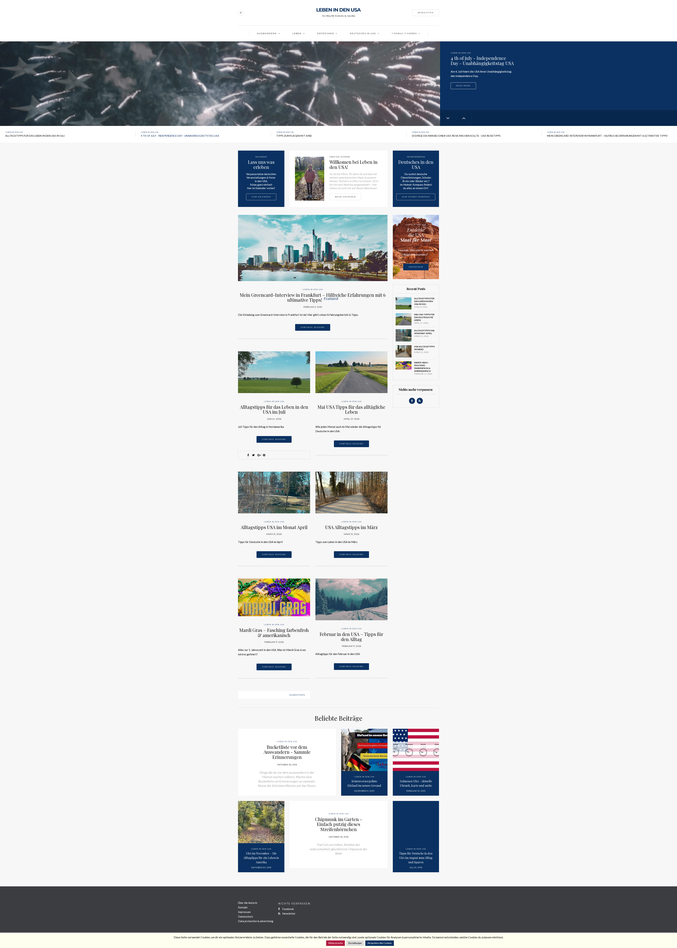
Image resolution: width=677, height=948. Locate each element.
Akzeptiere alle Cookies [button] (379, 943)
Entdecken (325, 33)
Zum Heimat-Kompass (416, 197)
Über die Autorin (247, 902)
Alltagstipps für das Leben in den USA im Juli (274, 409)
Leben (296, 33)
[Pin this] (264, 455)
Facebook (288, 908)
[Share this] (248, 455)
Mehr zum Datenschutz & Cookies (304, 942)
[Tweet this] (253, 455)
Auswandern (267, 33)
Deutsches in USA (363, 33)
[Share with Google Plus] (258, 455)
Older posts (297, 695)
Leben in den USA (461, 53)
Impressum (244, 911)
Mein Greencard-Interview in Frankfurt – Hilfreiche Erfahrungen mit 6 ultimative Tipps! (313, 297)
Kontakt (243, 907)
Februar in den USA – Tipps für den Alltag (351, 636)
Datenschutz (245, 916)
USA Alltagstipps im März (351, 527)
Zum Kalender (261, 197)
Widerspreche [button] (335, 943)
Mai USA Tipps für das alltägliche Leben (351, 409)
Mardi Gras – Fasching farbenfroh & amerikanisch (274, 632)
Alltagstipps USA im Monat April (274, 527)
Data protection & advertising (255, 921)
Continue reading (313, 327)
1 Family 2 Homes (404, 33)
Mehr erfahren (345, 197)
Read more (463, 85)
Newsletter (426, 12)
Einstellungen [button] (355, 943)
